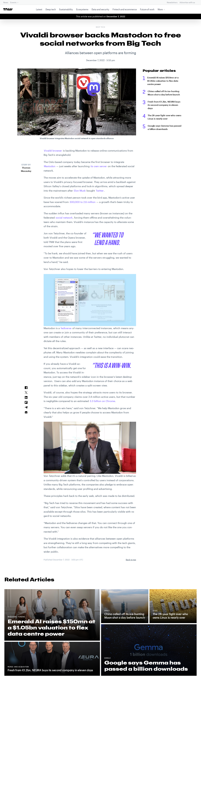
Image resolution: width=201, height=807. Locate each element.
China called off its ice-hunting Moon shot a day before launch (164, 93)
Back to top (131, 559)
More (160, 9)
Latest (39, 9)
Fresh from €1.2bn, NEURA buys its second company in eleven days (164, 104)
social (64, 217)
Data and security (100, 9)
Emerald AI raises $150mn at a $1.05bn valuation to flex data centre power (162, 80)
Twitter (100, 190)
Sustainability (66, 9)
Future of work (147, 9)
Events (13, 2)
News (5, 2)
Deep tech (51, 9)
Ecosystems (82, 9)
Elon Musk (80, 190)
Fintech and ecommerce (125, 9)
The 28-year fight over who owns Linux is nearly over (164, 117)
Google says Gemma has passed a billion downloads (164, 127)
